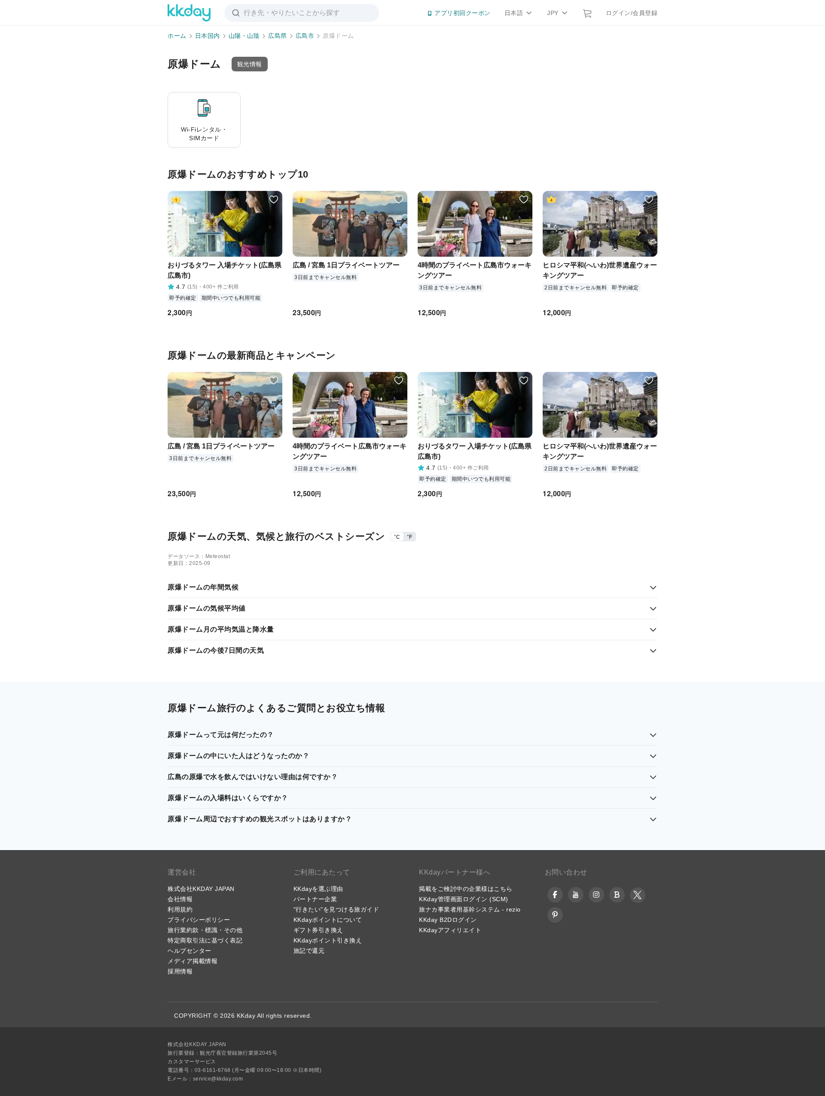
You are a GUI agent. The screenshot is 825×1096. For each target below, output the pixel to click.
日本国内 (207, 35)
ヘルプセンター (189, 950)
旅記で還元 (309, 950)
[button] (250, 64)
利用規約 (180, 909)
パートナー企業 (315, 899)
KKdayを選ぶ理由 (318, 888)
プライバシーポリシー (199, 919)
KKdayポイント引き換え (327, 940)
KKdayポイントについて (327, 919)
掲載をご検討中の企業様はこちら (466, 888)
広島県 (277, 35)
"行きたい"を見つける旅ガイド (336, 909)
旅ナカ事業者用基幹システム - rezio (470, 909)
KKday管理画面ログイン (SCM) (463, 899)
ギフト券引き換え (318, 930)
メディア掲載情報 (192, 961)
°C (397, 537)
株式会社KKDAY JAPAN (201, 888)
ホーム (177, 35)
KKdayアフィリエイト (450, 930)
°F (409, 537)
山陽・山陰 (244, 35)
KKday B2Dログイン (448, 919)
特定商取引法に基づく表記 (205, 940)
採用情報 (180, 971)
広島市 (305, 35)
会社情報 (180, 899)
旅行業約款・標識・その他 (205, 930)
